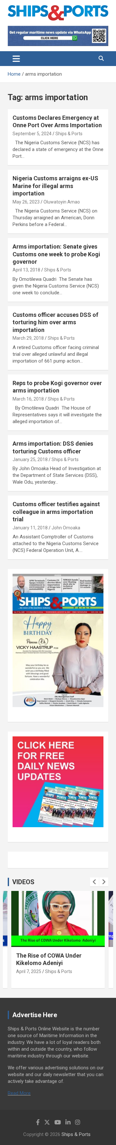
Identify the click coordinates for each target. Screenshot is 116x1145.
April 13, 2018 (26, 269)
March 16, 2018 (28, 399)
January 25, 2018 (30, 459)
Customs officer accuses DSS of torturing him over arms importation (55, 322)
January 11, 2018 (30, 527)
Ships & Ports (68, 133)
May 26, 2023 (26, 201)
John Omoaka (66, 527)
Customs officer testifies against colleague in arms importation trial (56, 512)
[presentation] (94, 881)
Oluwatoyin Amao (62, 201)
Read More (19, 1093)
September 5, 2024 (32, 133)
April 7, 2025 (28, 971)
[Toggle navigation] (16, 58)
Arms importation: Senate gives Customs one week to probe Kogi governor (56, 254)
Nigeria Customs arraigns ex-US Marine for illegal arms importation (55, 186)
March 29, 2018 (28, 338)
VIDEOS (23, 882)
